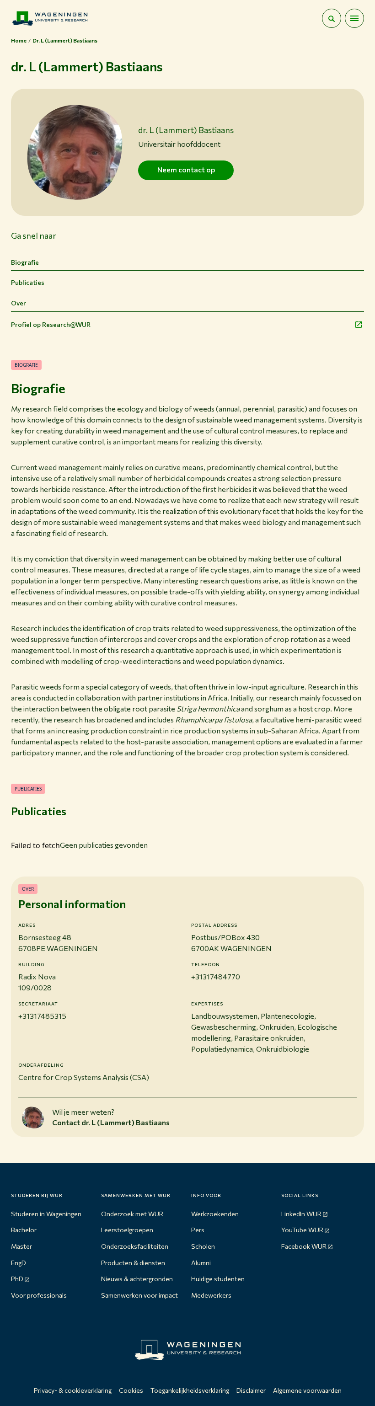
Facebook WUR (304, 1246)
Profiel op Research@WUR (51, 324)
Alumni (201, 1263)
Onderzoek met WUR (132, 1214)
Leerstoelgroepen (127, 1230)
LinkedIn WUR (301, 1214)
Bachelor (24, 1230)
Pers (197, 1230)
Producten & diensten (133, 1263)
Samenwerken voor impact (139, 1295)
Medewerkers (211, 1295)
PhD (17, 1279)
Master (21, 1246)
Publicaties (27, 282)
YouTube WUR (302, 1230)
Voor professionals (39, 1295)
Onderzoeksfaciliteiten (134, 1246)
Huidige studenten (218, 1279)
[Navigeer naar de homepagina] (50, 18)
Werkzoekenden (215, 1214)
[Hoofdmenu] (354, 18)
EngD (18, 1263)
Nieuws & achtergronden (137, 1279)
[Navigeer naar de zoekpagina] (331, 18)
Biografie (25, 262)
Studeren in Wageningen (46, 1214)
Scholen (203, 1246)
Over (18, 303)
